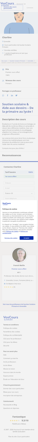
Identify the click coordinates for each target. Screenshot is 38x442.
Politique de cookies (12, 231)
